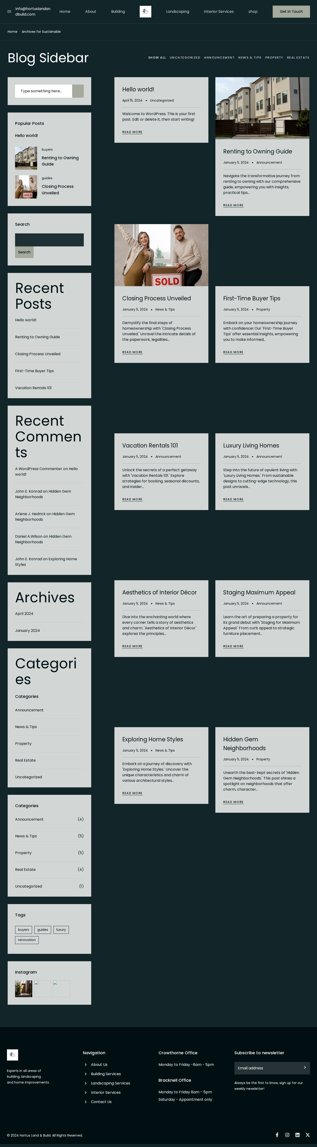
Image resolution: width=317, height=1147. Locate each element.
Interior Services (219, 11)
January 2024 (27, 630)
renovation (27, 940)
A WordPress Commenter (38, 468)
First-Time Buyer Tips (34, 371)
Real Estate (25, 760)
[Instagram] (287, 1135)
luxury (61, 929)
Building (118, 11)
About (90, 11)
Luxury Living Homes (251, 445)
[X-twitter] (307, 1135)
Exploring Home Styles (152, 739)
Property (23, 743)
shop (253, 11)
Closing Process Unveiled (37, 354)
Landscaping (177, 11)
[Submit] (302, 1068)
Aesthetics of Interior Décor (159, 592)
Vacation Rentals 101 (33, 388)
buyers (47, 149)
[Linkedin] (297, 1135)
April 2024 (24, 613)
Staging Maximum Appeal (259, 592)
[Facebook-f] (277, 1135)
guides (47, 178)
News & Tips (26, 726)
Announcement (29, 710)
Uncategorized (28, 777)
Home (64, 11)
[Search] (78, 91)
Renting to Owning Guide (37, 337)
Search (22, 224)
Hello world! (26, 135)
